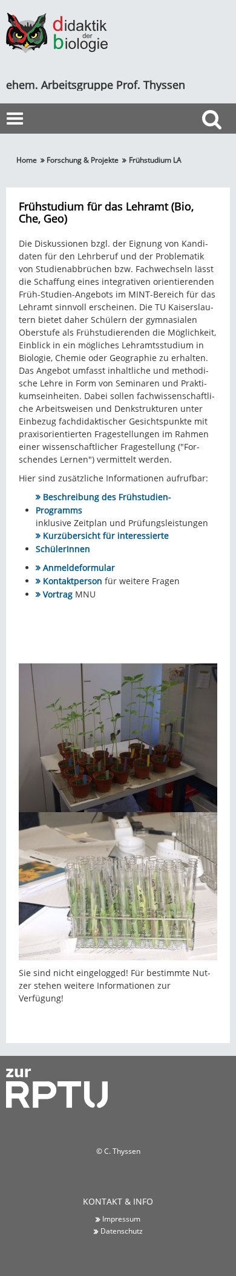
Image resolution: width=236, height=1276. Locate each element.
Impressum (121, 1218)
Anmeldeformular (79, 567)
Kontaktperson (72, 581)
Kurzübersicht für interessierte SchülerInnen (102, 542)
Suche (214, 141)
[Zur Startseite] (57, 31)
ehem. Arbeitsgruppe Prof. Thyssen (95, 84)
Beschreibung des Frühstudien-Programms (103, 503)
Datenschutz (121, 1230)
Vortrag (58, 594)
